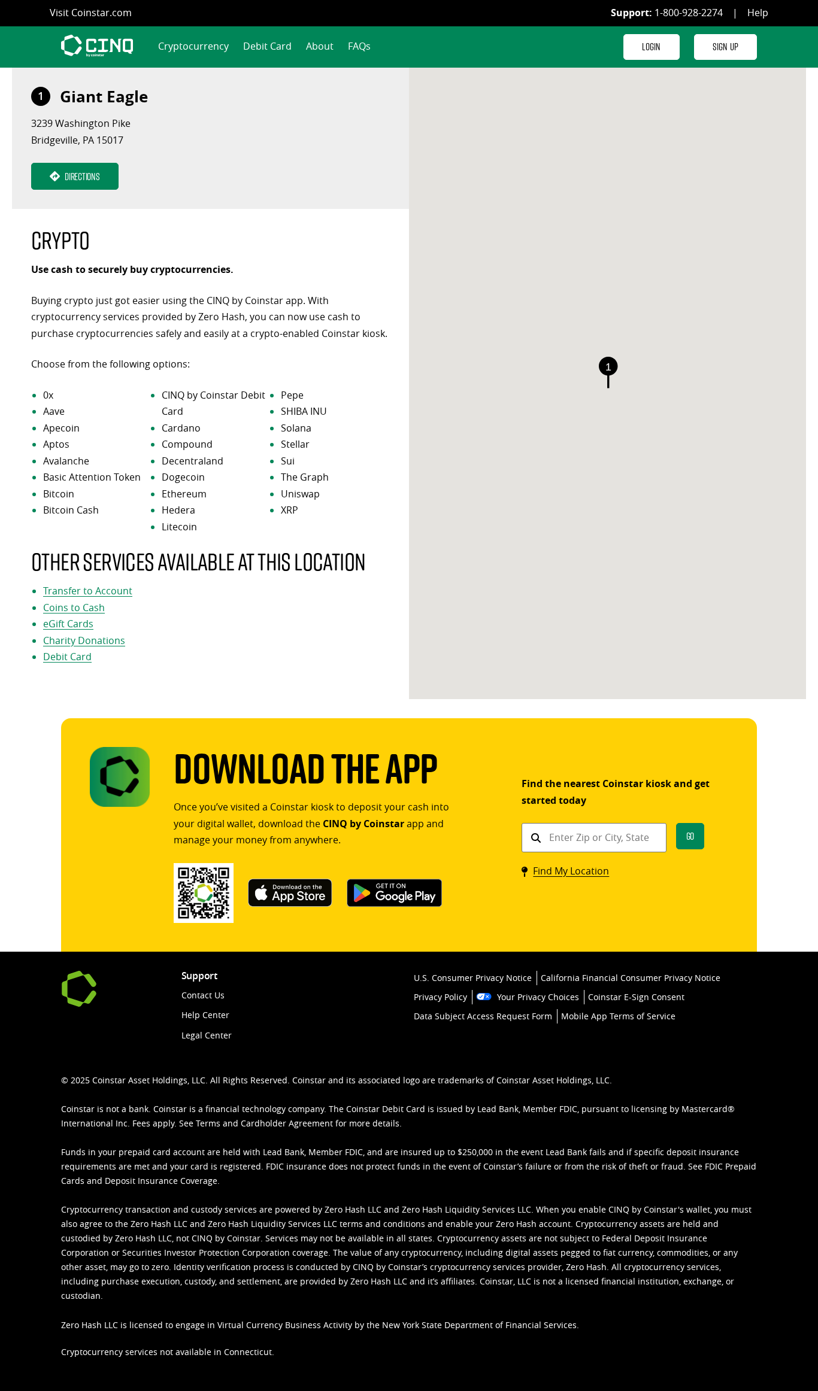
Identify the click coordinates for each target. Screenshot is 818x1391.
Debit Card (267, 46)
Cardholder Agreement (287, 1123)
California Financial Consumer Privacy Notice (630, 977)
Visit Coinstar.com (91, 12)
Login (651, 46)
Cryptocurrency (193, 46)
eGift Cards (68, 623)
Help (757, 12)
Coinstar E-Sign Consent (636, 997)
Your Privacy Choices (538, 997)
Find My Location (571, 870)
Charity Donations (84, 640)
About (320, 46)
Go (690, 836)
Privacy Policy (440, 997)
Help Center (205, 1015)
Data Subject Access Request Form (483, 1016)
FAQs (359, 46)
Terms (208, 1123)
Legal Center (206, 1035)
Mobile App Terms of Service (618, 1016)
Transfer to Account (87, 590)
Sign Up (725, 46)
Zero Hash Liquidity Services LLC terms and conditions (316, 1223)
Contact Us (203, 995)
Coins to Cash (74, 607)
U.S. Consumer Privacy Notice (473, 977)
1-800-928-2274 (689, 12)
